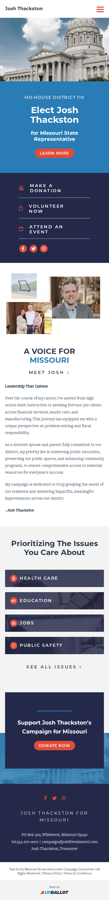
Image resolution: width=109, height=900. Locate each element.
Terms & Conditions (78, 873)
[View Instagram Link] (44, 248)
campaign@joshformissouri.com (70, 841)
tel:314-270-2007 (25, 841)
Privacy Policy (52, 873)
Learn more (54, 153)
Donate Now (54, 745)
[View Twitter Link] (33, 248)
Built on (54, 887)
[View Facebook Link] (23, 248)
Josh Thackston (24, 8)
